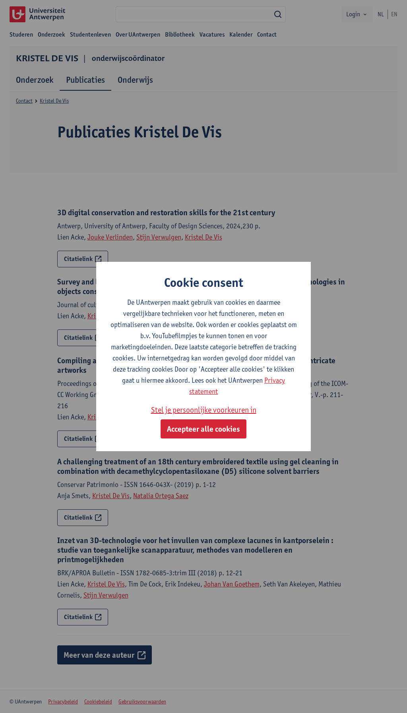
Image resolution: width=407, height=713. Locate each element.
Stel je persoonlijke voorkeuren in (203, 410)
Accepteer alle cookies (203, 429)
